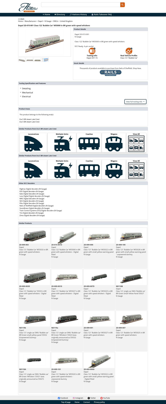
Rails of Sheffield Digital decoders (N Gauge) (36, 206)
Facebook (64, 398)
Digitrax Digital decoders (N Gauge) (33, 189)
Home (46, 14)
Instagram (79, 398)
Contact (86, 402)
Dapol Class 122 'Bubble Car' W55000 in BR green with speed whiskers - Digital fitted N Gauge (65, 251)
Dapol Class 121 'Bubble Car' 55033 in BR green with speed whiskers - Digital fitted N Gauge (32, 292)
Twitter (93, 398)
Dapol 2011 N (92, 56)
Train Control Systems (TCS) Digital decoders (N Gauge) (41, 210)
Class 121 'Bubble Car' (129, 56)
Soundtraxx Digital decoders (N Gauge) (34, 208)
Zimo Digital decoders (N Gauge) (32, 215)
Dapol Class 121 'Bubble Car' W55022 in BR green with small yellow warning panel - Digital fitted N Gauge (99, 375)
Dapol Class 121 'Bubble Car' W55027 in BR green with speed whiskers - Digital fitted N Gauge (65, 292)
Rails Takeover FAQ (103, 14)
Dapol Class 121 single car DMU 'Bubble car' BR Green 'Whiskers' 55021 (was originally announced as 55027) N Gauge (33, 375)
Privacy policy (99, 402)
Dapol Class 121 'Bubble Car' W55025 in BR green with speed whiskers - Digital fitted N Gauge (98, 292)
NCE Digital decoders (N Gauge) (32, 201)
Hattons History (79, 14)
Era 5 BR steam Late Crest (29, 119)
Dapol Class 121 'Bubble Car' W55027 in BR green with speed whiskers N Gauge (98, 332)
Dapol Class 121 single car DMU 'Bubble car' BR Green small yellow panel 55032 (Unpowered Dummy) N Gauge (33, 334)
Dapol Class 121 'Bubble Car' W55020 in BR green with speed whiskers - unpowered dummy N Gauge (65, 375)
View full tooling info (135, 102)
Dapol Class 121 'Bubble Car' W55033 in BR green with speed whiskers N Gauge (33, 249)
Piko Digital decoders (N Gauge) (32, 203)
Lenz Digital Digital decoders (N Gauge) (35, 196)
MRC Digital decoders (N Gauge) (32, 198)
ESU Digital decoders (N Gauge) (32, 191)
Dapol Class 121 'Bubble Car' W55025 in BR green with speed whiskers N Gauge (130, 332)
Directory (60, 14)
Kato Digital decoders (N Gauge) (32, 194)
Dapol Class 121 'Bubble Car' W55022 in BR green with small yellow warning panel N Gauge (99, 249)
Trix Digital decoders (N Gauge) (31, 213)
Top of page (66, 402)
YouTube (106, 398)
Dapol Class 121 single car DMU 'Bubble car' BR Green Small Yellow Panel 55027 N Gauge (130, 291)
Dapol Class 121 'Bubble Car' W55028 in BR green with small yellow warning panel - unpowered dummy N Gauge (131, 251)
